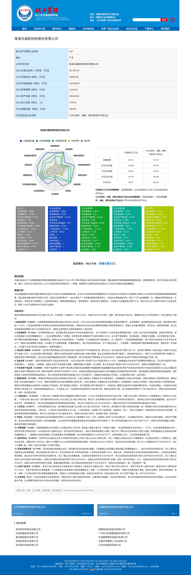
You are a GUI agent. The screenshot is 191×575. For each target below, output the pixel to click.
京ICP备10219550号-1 (79, 569)
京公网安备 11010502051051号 (107, 569)
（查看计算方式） (107, 263)
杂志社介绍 (39, 28)
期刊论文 (56, 28)
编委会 (72, 28)
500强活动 (88, 28)
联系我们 (165, 28)
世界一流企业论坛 (110, 28)
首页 (24, 28)
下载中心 (149, 28)
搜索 (164, 19)
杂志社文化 (131, 28)
